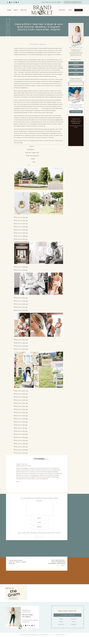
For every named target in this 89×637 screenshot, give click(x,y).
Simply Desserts (40, 162)
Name (39, 518)
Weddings (43, 44)
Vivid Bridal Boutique (45, 155)
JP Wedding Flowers (40, 159)
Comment (39, 500)
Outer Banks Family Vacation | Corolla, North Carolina (17, 562)
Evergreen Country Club (41, 146)
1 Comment (38, 458)
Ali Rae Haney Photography (42, 149)
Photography (34, 44)
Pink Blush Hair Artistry (45, 152)
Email (39, 522)
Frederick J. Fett (20, 464)
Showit (67, 634)
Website (39, 526)
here (15, 56)
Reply (17, 481)
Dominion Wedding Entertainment (39, 165)
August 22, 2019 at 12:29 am (23, 465)
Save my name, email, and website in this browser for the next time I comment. (39, 532)
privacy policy (51, 634)
